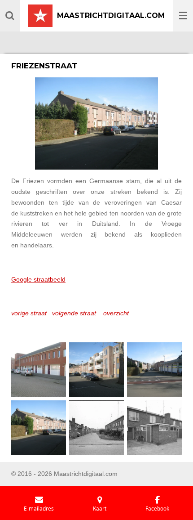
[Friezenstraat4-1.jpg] (39, 428)
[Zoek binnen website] (10, 15)
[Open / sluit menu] (183, 15)
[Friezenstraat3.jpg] (154, 370)
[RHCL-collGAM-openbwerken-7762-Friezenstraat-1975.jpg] (96, 428)
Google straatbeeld (38, 279)
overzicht (116, 313)
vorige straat (29, 313)
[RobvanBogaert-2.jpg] (154, 428)
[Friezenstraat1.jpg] (39, 370)
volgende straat (74, 313)
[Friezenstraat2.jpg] (96, 370)
